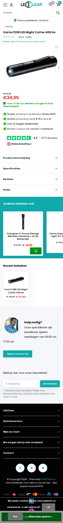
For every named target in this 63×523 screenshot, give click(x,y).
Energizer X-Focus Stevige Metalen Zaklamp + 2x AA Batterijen (23, 236)
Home (9, 26)
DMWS (44, 479)
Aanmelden (50, 383)
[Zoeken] (58, 12)
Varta (28, 37)
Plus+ (53, 479)
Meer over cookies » (40, 516)
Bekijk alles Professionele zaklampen (24, 41)
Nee (15, 516)
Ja (48, 507)
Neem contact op (17, 353)
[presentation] (4, 68)
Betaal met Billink (33, 20)
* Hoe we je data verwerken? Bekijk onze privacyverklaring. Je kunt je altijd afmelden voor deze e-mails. (29, 393)
